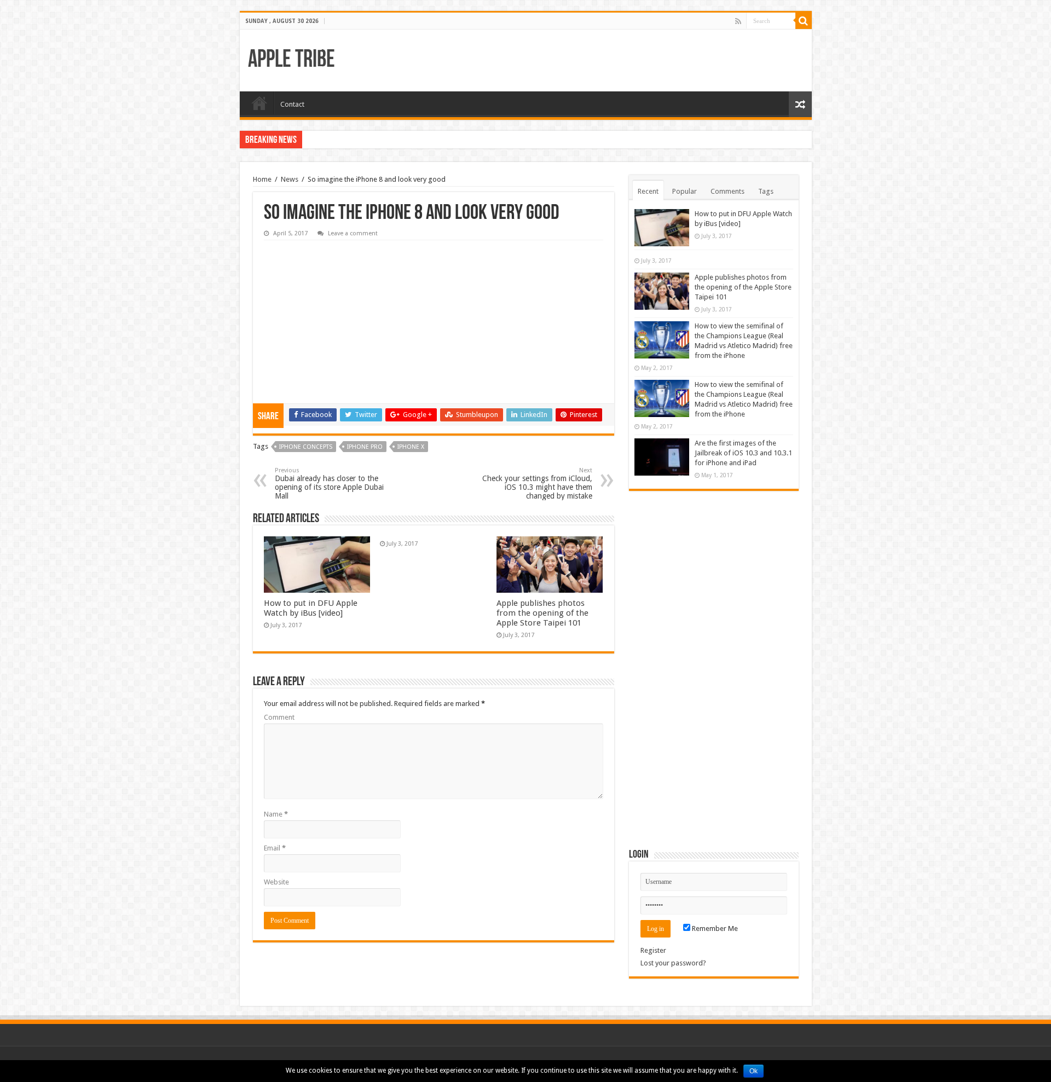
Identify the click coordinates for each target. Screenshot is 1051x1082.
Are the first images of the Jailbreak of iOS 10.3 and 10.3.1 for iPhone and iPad (743, 453)
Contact (292, 104)
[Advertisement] (346, 314)
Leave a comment (353, 233)
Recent (648, 191)
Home (259, 102)
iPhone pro (365, 446)
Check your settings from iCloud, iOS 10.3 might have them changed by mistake (537, 483)
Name (276, 814)
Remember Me (714, 928)
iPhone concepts (305, 446)
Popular (684, 191)
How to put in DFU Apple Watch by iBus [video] (310, 608)
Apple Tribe (291, 60)
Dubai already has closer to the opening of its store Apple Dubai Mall (329, 483)
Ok (753, 1071)
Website (276, 882)
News (289, 179)
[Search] (803, 21)
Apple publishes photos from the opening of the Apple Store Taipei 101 (542, 613)
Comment (279, 717)
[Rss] (738, 21)
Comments (727, 191)
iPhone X (410, 446)
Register (653, 950)
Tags (765, 191)
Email (275, 848)
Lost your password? (673, 963)
